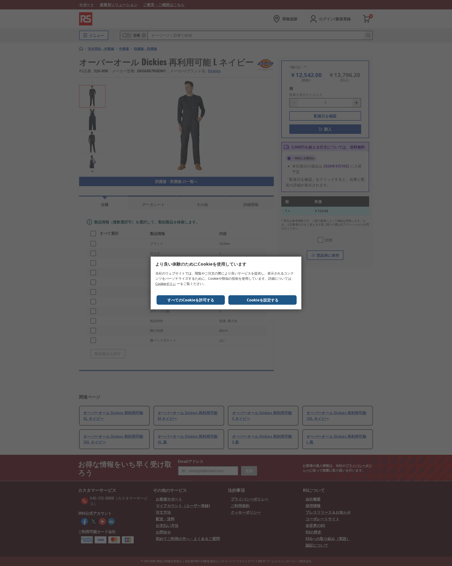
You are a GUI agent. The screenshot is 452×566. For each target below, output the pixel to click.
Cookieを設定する (262, 300)
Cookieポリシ (165, 283)
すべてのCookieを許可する (190, 300)
